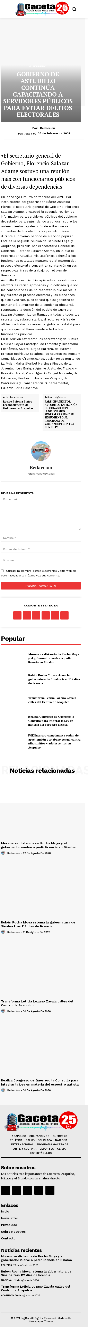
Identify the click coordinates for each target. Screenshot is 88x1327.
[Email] (55, 615)
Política (6, 1265)
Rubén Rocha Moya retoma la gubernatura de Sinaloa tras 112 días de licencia (54, 679)
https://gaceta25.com (40, 473)
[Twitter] (27, 615)
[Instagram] (16, 1190)
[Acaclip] (49, 1190)
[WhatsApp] (46, 615)
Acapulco (7, 1295)
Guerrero (38, 66)
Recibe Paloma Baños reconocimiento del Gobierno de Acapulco (18, 405)
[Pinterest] (36, 615)
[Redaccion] (41, 451)
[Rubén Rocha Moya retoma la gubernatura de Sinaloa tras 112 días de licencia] (13, 679)
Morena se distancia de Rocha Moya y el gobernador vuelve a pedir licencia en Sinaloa (53, 658)
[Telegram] (64, 615)
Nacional (7, 1280)
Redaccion (47, 128)
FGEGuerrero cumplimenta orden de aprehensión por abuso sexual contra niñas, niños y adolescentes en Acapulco (54, 741)
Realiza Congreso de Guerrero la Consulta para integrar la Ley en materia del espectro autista (51, 720)
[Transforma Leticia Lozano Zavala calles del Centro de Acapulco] (13, 700)
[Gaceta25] (42, 8)
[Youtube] (38, 1190)
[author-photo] (3, 853)
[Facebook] (17, 615)
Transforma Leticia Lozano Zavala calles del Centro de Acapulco (52, 700)
